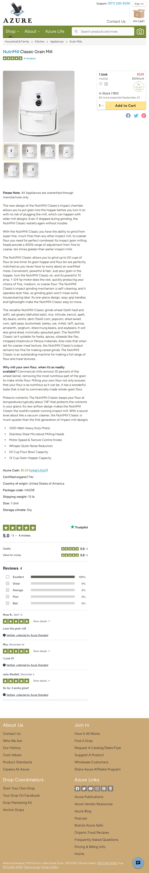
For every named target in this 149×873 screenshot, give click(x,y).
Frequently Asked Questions (96, 840)
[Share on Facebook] (129, 115)
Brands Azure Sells (88, 825)
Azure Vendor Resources (93, 804)
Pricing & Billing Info (89, 847)
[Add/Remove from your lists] (106, 84)
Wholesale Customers (91, 762)
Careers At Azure (16, 769)
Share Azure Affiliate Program (97, 769)
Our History (12, 748)
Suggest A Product (89, 755)
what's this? (38, 470)
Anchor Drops (13, 810)
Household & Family (17, 41)
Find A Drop (83, 741)
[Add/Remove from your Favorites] (101, 84)
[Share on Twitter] (136, 115)
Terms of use (32, 867)
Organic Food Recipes (91, 832)
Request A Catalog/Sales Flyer (97, 748)
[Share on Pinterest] (143, 115)
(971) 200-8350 (119, 3)
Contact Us (116, 21)
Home (79, 854)
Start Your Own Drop (19, 788)
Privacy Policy (50, 867)
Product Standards (17, 762)
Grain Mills (75, 41)
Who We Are (12, 741)
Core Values (12, 755)
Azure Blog (82, 811)
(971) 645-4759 (12, 867)
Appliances (57, 41)
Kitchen (39, 41)
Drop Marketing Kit (17, 803)
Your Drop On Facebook (21, 795)
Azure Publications (88, 797)
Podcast (80, 818)
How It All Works (87, 734)
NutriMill (11, 51)
